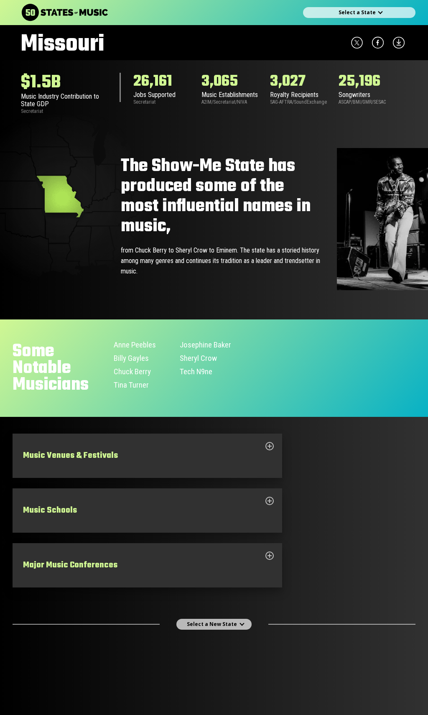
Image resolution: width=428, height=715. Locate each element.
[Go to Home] (65, 12)
